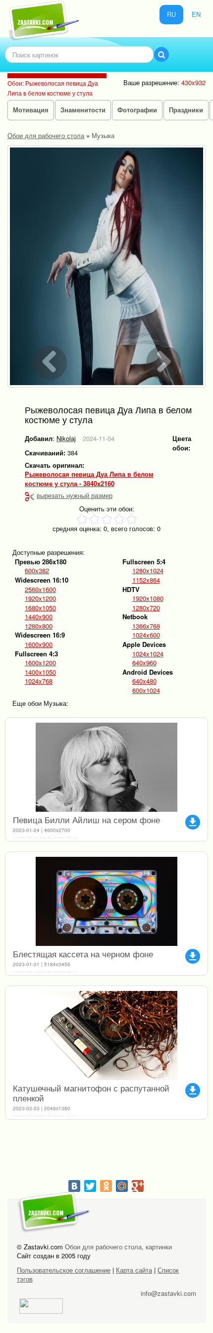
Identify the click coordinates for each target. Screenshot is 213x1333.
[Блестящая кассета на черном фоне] (106, 901)
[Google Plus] (138, 1186)
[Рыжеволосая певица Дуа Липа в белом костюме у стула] (106, 266)
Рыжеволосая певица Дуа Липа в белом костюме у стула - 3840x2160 (89, 479)
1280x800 (39, 626)
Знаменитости (83, 109)
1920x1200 (40, 598)
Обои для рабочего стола (45, 135)
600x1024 (146, 690)
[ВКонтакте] (74, 1186)
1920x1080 (147, 598)
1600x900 (39, 644)
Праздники (186, 109)
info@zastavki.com (168, 1293)
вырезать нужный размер (74, 495)
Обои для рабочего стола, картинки (118, 1246)
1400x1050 (40, 672)
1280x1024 (147, 570)
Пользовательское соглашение (63, 1270)
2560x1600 (40, 589)
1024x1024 (147, 653)
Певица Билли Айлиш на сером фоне (86, 819)
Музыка (103, 135)
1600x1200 (40, 662)
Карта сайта (134, 1270)
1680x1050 (40, 607)
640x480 (144, 681)
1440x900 (39, 616)
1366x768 (146, 626)
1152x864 (146, 580)
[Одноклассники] (106, 1186)
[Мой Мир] (122, 1186)
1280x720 (146, 607)
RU (171, 14)
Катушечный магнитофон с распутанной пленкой (91, 1093)
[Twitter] (90, 1186)
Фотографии (137, 109)
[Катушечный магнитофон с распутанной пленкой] (106, 1035)
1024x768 (39, 681)
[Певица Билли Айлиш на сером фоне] (106, 767)
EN (196, 14)
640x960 (144, 662)
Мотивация (31, 109)
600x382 (37, 570)
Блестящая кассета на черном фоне (83, 953)
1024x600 (146, 635)
